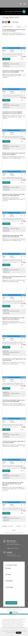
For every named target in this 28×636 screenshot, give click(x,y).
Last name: (8, 574)
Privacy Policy (23, 608)
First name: (8, 568)
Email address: (9, 581)
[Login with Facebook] (3, 22)
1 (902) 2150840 (6, 65)
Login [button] (15, 22)
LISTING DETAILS (6, 59)
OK (18, 632)
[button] (8, 548)
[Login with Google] (6, 22)
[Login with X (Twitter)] (9, 22)
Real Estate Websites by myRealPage (14, 610)
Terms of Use (12, 632)
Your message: (9, 587)
